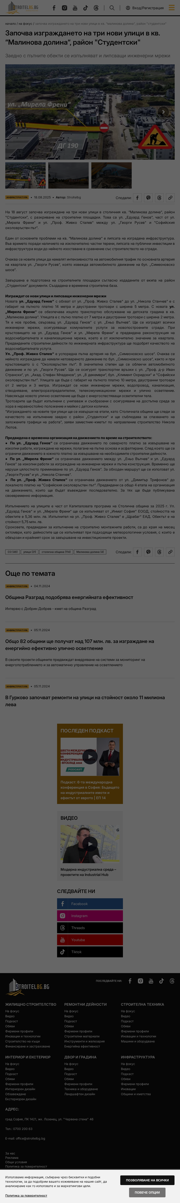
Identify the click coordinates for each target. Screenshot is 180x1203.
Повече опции (147, 1192)
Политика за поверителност (26, 1195)
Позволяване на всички (147, 1180)
